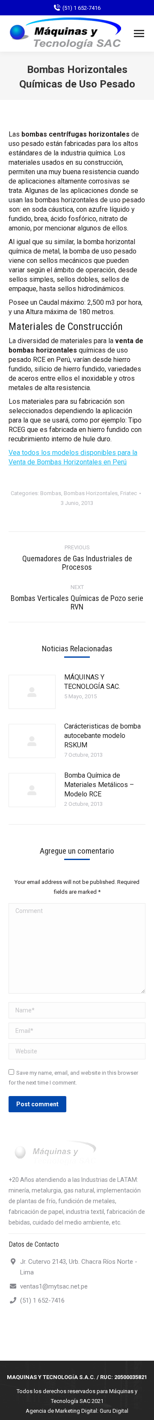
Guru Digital (114, 1411)
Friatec (128, 493)
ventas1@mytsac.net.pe (54, 1286)
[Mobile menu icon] (139, 33)
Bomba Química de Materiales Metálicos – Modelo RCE (99, 784)
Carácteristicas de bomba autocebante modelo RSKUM (102, 735)
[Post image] (32, 692)
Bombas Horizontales (91, 493)
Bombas (50, 493)
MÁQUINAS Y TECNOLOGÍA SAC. (92, 682)
